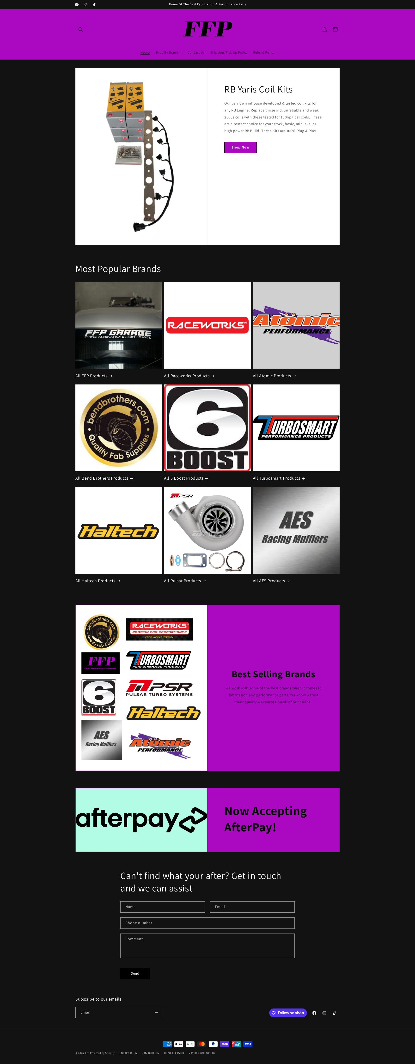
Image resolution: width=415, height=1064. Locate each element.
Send (135, 973)
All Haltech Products (95, 580)
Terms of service (174, 1052)
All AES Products (269, 580)
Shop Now (241, 147)
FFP (87, 1053)
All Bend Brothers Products (101, 478)
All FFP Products (91, 375)
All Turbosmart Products (276, 478)
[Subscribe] (156, 1012)
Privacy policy (128, 1052)
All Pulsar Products (182, 580)
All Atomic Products (272, 375)
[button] (80, 29)
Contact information (202, 1052)
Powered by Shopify (102, 1053)
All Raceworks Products (186, 375)
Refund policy (150, 1052)
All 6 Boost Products (183, 478)
